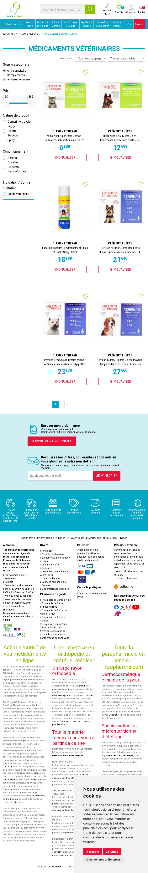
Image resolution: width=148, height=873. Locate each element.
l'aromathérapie (125, 755)
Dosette (13, 162)
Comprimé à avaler (19, 121)
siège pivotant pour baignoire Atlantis (70, 810)
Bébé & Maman (56, 24)
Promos (139, 24)
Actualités (47, 550)
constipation (9, 779)
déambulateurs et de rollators (67, 755)
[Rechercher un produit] (90, 9)
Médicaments (14, 24)
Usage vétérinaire (18, 194)
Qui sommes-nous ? (15, 575)
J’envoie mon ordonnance (51, 441)
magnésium (12, 799)
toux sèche (24, 773)
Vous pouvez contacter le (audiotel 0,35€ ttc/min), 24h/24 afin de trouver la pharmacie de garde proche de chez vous (54, 631)
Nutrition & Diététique (42, 24)
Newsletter (10, 578)
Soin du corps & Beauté (70, 24)
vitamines (18, 802)
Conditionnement (15, 151)
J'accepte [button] (92, 851)
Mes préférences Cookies (55, 589)
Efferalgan (10, 766)
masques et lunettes (62, 855)
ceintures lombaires (62, 689)
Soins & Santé (30, 24)
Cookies (45, 585)
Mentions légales (50, 578)
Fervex (31, 783)
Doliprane (29, 760)
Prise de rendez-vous (52, 554)
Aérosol (13, 158)
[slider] (6, 103)
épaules (67, 695)
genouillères (83, 686)
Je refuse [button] (112, 851)
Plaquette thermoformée (17, 169)
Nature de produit (16, 115)
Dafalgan (26, 766)
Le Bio (128, 24)
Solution (13, 135)
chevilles (89, 695)
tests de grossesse (36, 795)
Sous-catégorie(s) (17, 64)
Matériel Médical (117, 24)
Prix (6, 91)
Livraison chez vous (126, 578)
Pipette (12, 131)
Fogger (12, 126)
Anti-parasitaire (16, 70)
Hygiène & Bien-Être (86, 24)
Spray (11, 140)
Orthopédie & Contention (102, 24)
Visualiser (66, 157)
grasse (37, 773)
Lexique (45, 561)
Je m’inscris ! (106, 475)
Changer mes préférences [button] (103, 859)
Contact (8, 582)
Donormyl (8, 789)
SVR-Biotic (114, 715)
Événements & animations (55, 557)
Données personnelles (53, 582)
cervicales (57, 695)
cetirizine (36, 779)
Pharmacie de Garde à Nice (56, 600)
